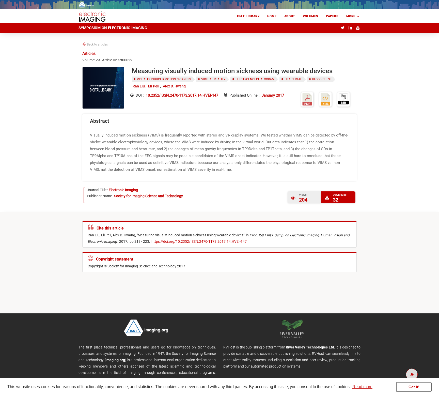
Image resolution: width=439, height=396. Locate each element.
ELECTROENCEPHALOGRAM (255, 79)
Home (271, 16)
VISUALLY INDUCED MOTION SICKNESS (164, 79)
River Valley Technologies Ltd (310, 347)
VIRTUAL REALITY (213, 79)
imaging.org (115, 360)
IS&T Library (248, 16)
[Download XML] (325, 99)
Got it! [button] (414, 387)
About (289, 16)
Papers (332, 16)
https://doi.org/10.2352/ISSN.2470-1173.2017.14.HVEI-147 (199, 241)
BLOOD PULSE (322, 79)
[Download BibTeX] (343, 99)
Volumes (310, 16)
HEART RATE (293, 79)
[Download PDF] (307, 99)
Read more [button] (362, 387)
